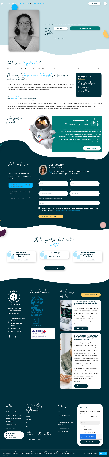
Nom (71, 179)
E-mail (40, 189)
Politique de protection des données (65, 423)
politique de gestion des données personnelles (67, 211)
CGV (59, 419)
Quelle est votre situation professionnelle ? (50, 199)
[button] (27, 3)
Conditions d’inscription (64, 415)
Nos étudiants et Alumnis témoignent (13, 420)
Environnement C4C (12, 412)
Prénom (41, 179)
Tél (71, 189)
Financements (30, 423)
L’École (28, 416)
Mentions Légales (63, 431)
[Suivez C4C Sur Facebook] (9, 336)
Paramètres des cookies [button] (90, 453)
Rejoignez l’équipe (11, 425)
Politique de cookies (63, 428)
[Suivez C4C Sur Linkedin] (14, 336)
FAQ (59, 412)
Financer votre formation (13, 415)
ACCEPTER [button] (103, 453)
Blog (27, 426)
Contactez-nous (10, 428)
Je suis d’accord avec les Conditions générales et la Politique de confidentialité (87, 429)
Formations (29, 419)
